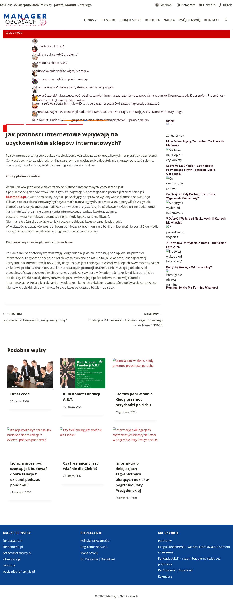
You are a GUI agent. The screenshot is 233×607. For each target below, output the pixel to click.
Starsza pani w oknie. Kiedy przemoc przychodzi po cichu (135, 399)
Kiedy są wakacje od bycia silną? (189, 267)
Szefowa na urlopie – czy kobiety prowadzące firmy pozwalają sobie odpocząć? (190, 170)
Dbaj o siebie (130, 20)
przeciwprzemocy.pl (17, 553)
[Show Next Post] (6, 128)
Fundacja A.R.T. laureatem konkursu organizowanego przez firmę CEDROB (125, 319)
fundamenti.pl (13, 547)
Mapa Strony (89, 553)
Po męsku (108, 20)
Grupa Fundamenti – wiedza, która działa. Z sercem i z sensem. (194, 549)
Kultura (152, 20)
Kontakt (211, 20)
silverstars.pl (12, 559)
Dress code (20, 393)
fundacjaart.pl (12, 540)
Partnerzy (165, 540)
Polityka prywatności (95, 540)
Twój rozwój (189, 20)
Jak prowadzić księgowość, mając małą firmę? (35, 317)
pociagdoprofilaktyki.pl (19, 571)
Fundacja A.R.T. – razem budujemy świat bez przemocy (189, 561)
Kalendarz (165, 576)
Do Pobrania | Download (97, 559)
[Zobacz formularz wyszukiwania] (226, 20)
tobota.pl (9, 565)
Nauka (169, 20)
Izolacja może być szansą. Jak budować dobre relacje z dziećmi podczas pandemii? (28, 474)
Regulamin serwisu (93, 547)
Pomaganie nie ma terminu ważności (192, 287)
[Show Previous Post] (4, 128)
